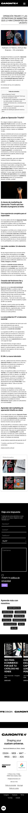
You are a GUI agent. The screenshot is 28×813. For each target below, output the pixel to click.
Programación (19, 620)
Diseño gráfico (14, 608)
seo (15, 756)
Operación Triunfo (22, 220)
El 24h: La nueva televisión (9, 108)
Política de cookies (14, 788)
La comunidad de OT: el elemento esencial (13, 106)
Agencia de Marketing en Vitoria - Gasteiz (14, 748)
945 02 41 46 (14, 781)
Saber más (7, 680)
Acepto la (10, 579)
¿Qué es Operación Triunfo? (8, 94)
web (13, 753)
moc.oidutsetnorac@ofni (14, 778)
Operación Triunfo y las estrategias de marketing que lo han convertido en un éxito (14, 19)
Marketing (19, 616)
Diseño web (7, 612)
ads (22, 756)
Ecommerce (20, 612)
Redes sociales (10, 624)
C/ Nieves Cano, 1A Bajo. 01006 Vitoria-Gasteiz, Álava (14, 774)
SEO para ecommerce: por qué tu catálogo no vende (11, 666)
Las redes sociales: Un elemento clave (12, 101)
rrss (6, 756)
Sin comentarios (18, 50)
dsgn (5, 753)
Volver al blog (4, 29)
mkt (21, 753)
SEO (14, 628)
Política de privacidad (10, 785)
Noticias (6, 620)
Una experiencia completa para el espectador (14, 99)
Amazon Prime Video (6, 168)
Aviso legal (20, 785)
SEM (21, 624)
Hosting (8, 616)
